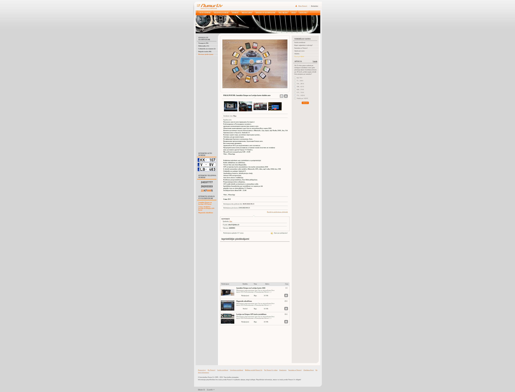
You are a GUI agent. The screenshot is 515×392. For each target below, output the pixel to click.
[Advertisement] (206, 62)
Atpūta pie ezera (299, 51)
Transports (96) (203, 43)
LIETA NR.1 (303, 13)
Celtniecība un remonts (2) (207, 49)
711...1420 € (301, 95)
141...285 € (300, 83)
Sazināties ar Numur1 (301, 48)
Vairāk (315, 61)
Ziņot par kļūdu (299, 56)
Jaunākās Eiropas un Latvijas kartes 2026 (250, 288)
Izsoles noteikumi (299, 42)
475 (207, 190)
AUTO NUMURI (204, 13)
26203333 (207, 186)
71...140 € (300, 80)
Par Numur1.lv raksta (270, 370)
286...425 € (300, 86)
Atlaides (296, 53)
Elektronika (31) (203, 46)
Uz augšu (210, 389)
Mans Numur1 (302, 6)
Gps (230, 221)
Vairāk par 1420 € (302, 98)
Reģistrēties (314, 6)
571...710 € (300, 92)
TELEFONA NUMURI (221, 13)
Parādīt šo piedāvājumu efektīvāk (277, 212)
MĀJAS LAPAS (247, 13)
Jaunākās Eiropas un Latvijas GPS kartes (205, 203)
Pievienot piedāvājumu (205, 54)
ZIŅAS (293, 13)
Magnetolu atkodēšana (205, 212)
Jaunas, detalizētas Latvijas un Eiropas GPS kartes (206, 208)
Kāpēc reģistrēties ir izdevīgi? (303, 45)
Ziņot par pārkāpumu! (280, 233)
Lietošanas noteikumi (236, 370)
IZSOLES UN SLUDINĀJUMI (265, 13)
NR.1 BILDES (283, 13)
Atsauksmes (282, 370)
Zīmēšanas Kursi (309, 370)
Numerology (202, 370)
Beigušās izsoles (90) (204, 51)
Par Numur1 (211, 370)
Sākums (200, 389)
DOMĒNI (235, 13)
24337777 (207, 182)
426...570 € (300, 89)
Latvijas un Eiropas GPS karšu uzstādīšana (251, 314)
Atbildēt (305, 103)
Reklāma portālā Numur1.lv (253, 370)
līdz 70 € (299, 78)
